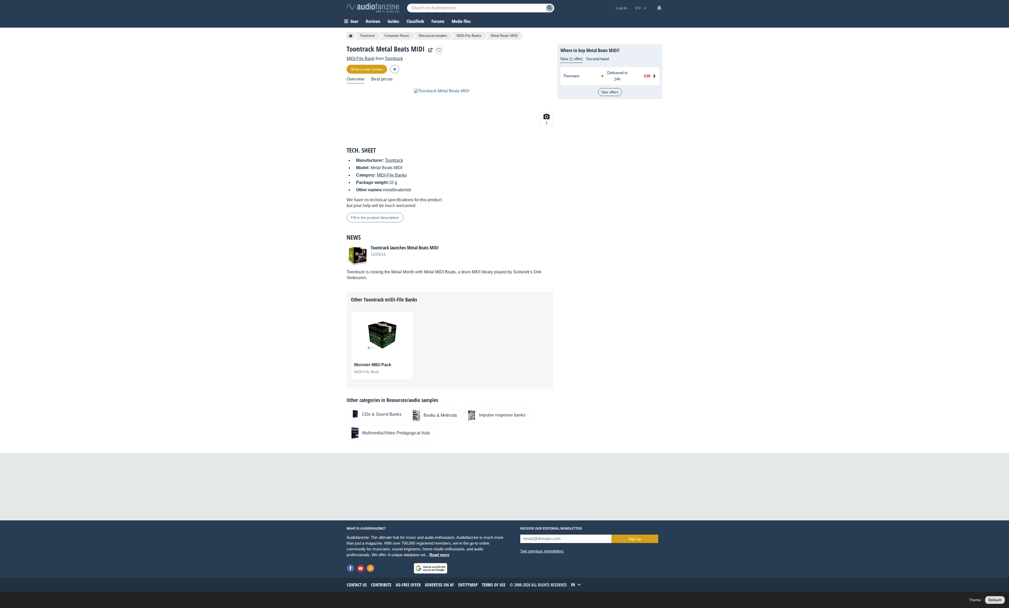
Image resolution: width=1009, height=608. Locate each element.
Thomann (571, 76)
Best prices (382, 79)
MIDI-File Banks (469, 36)
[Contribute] (394, 69)
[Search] (549, 8)
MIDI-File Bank (360, 58)
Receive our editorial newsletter (551, 528)
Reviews (373, 21)
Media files (461, 21)
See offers (610, 92)
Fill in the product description (375, 217)
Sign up (635, 539)
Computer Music (396, 36)
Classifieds (415, 21)
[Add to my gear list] (439, 50)
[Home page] (351, 36)
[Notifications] (659, 8)
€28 (647, 76)
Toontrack (367, 36)
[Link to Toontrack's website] (429, 50)
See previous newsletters (542, 551)
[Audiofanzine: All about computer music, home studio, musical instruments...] (373, 8)
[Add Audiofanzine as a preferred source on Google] (430, 568)
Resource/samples (433, 36)
